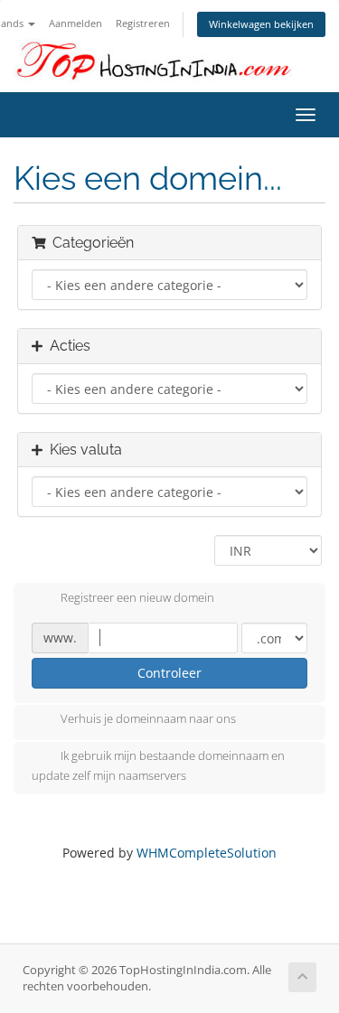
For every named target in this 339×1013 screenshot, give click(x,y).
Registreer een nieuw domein (137, 597)
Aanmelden (75, 23)
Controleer (169, 672)
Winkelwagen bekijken (261, 24)
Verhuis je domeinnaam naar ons (148, 719)
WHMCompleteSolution (207, 852)
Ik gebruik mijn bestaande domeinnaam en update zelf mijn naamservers (158, 766)
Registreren (143, 23)
